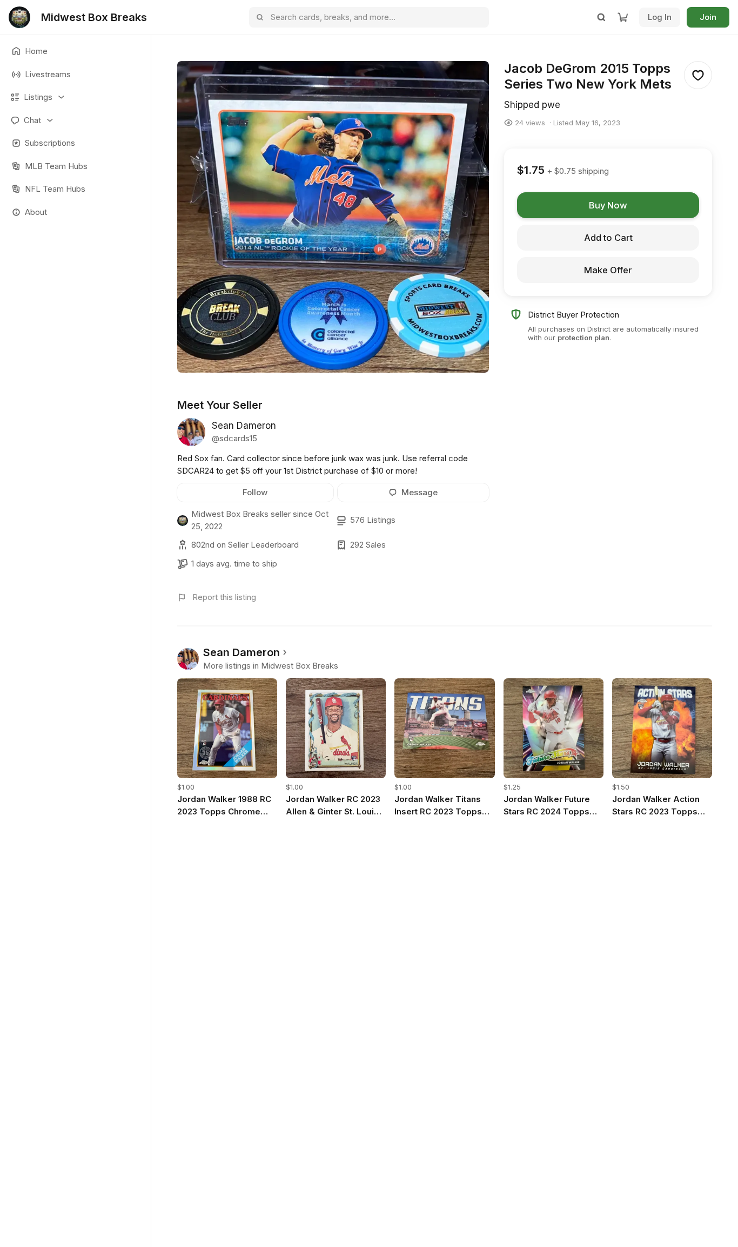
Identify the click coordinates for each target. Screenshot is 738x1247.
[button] (75, 97)
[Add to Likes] (698, 75)
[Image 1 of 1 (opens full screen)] (333, 217)
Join (708, 17)
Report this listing (224, 597)
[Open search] (601, 17)
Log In (660, 17)
